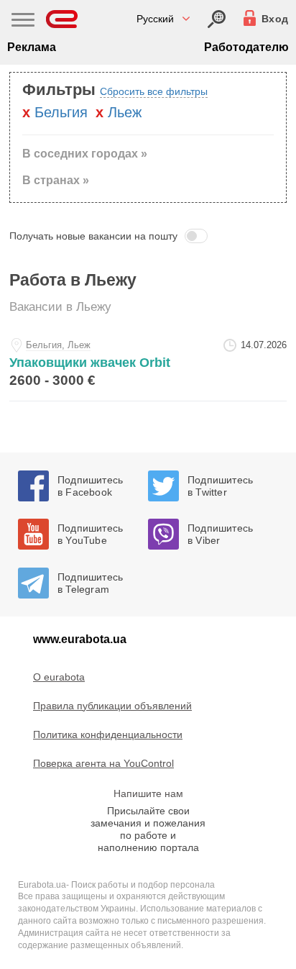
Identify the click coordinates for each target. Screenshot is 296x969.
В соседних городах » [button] (84, 153)
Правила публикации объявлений (112, 705)
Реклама (31, 47)
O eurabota (59, 677)
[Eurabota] (62, 19)
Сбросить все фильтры (154, 91)
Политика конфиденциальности (107, 734)
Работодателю (246, 47)
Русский (155, 18)
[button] (148, 236)
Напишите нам (148, 793)
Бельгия (61, 112)
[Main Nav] (23, 21)
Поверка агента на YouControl (103, 763)
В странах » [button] (55, 180)
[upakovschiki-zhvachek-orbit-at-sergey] (148, 366)
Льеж (125, 112)
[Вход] (217, 19)
